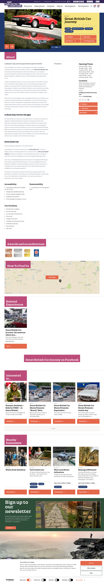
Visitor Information (83, 6)
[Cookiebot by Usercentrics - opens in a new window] (10, 580)
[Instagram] (74, 1)
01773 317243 (87, 96)
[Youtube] (79, 1)
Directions (87, 37)
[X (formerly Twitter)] (77, 1)
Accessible (67, 28)
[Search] (91, 6)
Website (70, 37)
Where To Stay (28, 6)
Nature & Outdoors (82, 486)
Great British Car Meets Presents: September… (62, 408)
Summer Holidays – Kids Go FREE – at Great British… (15, 408)
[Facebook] (76, 1)
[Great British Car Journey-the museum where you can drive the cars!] (15, 318)
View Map (52, 277)
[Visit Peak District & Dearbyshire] (13, 4)
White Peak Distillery (16, 470)
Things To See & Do (39, 6)
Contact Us (37, 1)
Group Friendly (88, 28)
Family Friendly (69, 31)
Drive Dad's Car (37, 470)
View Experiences (89, 41)
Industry (89, 1)
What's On (60, 6)
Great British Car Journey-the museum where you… (15, 332)
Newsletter (47, 1)
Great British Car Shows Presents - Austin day (86, 408)
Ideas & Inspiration (70, 6)
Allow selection (91, 568)
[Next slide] (12, 46)
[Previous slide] (6, 46)
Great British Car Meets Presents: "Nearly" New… (38, 408)
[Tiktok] (81, 1)
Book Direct (69, 41)
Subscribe (9, 528)
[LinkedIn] (83, 1)
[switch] (44, 580)
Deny (91, 573)
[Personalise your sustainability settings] (94, 6)
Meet (97, 1)
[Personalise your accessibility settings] (98, 6)
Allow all (91, 563)
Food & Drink (50, 6)
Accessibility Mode (60, 1)
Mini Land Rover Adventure (61, 471)
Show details (79, 580)
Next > (54, 428)
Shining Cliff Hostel (87, 470)
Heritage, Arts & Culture (77, 28)
